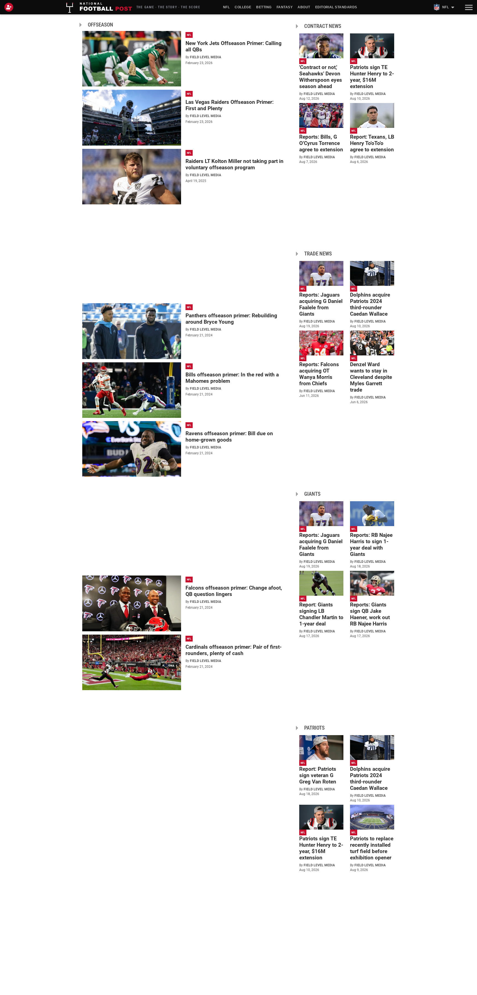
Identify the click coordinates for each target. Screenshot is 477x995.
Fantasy (285, 7)
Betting (263, 7)
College (243, 7)
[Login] (9, 7)
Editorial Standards (336, 7)
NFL (226, 7)
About (304, 7)
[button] (468, 7)
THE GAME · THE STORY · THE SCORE (168, 7)
